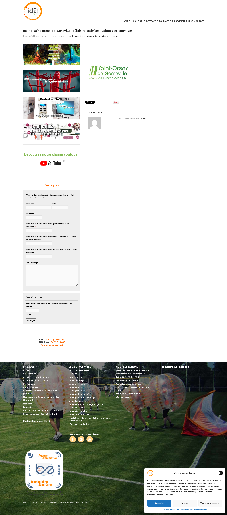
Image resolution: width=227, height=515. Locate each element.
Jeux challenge (76, 380)
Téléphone (30, 213)
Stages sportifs (124, 396)
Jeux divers (74, 373)
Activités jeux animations (36, 377)
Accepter (159, 503)
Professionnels (30, 387)
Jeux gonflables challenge (82, 397)
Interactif (152, 21)
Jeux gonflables (77, 390)
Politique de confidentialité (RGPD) (40, 413)
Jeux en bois (75, 387)
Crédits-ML (43, 502)
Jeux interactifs (77, 384)
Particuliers (29, 384)
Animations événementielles (130, 373)
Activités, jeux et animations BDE (132, 370)
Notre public (29, 400)
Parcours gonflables (79, 424)
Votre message (32, 263)
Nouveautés (75, 377)
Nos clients (29, 403)
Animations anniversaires (128, 384)
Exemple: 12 (31, 314)
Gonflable (139, 21)
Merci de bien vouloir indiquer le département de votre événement (47, 225)
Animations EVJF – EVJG (127, 377)
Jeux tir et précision (79, 414)
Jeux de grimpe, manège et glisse (86, 404)
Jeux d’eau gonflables (80, 400)
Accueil (128, 21)
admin (99, 113)
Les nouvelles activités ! (35, 380)
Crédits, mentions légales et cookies (41, 410)
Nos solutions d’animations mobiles (41, 396)
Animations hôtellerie (127, 380)
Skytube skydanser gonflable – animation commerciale (90, 419)
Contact (199, 21)
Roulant (164, 21)
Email (54, 203)
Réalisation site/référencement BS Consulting (68, 502)
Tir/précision (177, 21)
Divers (189, 21)
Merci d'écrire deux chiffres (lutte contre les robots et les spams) (49, 305)
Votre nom (30, 203)
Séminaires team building (129, 393)
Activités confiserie (79, 370)
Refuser (185, 503)
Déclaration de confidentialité (193, 510)
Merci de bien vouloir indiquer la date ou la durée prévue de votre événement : (51, 251)
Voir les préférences (210, 503)
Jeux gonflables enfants (81, 394)
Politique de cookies (170, 510)
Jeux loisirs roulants (79, 411)
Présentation (29, 373)
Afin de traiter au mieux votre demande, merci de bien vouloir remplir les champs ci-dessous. (50, 196)
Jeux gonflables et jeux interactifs (37, 36)
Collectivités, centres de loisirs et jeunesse (40, 392)
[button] (220, 473)
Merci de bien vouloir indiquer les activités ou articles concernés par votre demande (51, 238)
